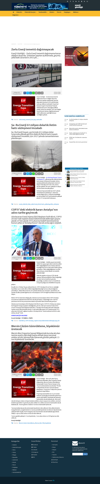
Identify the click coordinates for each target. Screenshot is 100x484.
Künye (54, 447)
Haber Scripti (48, 480)
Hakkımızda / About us (58, 457)
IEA (58, 320)
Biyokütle (15, 457)
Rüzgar (14, 455)
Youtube (35, 454)
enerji (20, 204)
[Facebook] (25, 93)
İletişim (54, 449)
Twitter (35, 447)
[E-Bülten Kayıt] (87, 1)
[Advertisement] (50, 28)
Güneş (14, 452)
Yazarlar (54, 454)
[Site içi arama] (67, 1)
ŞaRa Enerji (34, 204)
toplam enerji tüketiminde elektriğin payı (45, 320)
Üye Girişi (55, 462)
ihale (29, 204)
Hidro (14, 450)
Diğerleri (15, 15)
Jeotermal (15, 460)
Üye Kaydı (55, 459)
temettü (28, 119)
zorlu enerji (22, 119)
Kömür (52, 12)
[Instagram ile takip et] (78, 1)
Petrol (59, 12)
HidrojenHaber (73, 168)
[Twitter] (27, 93)
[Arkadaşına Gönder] (36, 93)
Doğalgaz (67, 12)
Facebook (35, 444)
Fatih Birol (22, 320)
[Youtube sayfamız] (81, 1)
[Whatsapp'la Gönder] (33, 93)
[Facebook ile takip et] (70, 1)
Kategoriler (15, 441)
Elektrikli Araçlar (30, 12)
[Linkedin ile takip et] (76, 1)
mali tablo (39, 119)
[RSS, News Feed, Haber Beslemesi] (84, 1)
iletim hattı (41, 204)
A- (59, 93)
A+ (55, 93)
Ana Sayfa (55, 444)
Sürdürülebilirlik (17, 472)
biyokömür (48, 423)
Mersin (37, 423)
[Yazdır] (39, 93)
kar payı (33, 119)
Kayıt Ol (86, 454)
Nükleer (75, 12)
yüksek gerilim (49, 204)
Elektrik (19, 12)
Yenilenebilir (42, 12)
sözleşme (56, 204)
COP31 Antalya (29, 320)
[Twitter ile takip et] (73, 1)
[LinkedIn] (30, 93)
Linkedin (35, 449)
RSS (34, 457)
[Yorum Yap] (42, 93)
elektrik (25, 204)
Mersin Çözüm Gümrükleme (26, 423)
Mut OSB (42, 423)
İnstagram (35, 452)
